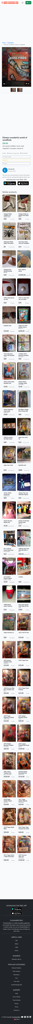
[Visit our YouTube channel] (22, 1017)
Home (4, 42)
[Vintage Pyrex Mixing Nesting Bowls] (9, 259)
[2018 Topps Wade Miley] (9, 816)
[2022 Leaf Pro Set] (24, 621)
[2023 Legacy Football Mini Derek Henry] (24, 733)
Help (16, 993)
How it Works (16, 997)
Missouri (11, 153)
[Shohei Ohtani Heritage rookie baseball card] (24, 371)
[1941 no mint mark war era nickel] (24, 287)
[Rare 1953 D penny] (24, 259)
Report (6, 160)
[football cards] (9, 315)
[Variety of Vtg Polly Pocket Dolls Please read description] (24, 510)
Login (16, 947)
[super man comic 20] (24, 426)
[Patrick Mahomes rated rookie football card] (9, 398)
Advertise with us (16, 959)
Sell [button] (29, 3)
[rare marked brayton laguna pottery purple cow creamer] (9, 566)
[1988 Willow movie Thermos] (9, 594)
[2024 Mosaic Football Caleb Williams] (9, 649)
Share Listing (8, 157)
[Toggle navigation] (22, 2)
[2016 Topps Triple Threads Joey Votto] (24, 816)
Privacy (16, 1003)
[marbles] (24, 566)
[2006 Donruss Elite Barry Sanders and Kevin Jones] (9, 677)
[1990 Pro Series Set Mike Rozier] (9, 426)
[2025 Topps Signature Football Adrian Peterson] (9, 705)
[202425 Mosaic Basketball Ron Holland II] (24, 761)
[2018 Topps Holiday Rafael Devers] (9, 788)
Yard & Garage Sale (16, 985)
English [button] (18, 1019)
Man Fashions (16, 971)
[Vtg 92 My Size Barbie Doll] (9, 510)
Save (6, 163)
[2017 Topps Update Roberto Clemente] (24, 788)
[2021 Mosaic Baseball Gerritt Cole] (24, 705)
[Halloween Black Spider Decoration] (9, 231)
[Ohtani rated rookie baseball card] (9, 371)
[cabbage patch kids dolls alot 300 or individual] (24, 538)
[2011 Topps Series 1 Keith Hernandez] (9, 844)
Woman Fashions (16, 968)
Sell (16, 940)
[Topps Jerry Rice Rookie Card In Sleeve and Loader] (24, 315)
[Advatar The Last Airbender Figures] (24, 482)
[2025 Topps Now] (24, 649)
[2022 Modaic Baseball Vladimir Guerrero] (9, 733)
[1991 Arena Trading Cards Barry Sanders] (9, 761)
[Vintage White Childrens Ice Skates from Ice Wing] (9, 203)
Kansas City (16, 153)
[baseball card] (24, 454)
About (16, 944)
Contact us (16, 1010)
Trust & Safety (16, 1000)
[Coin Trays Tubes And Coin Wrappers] (24, 231)
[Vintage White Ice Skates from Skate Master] (24, 203)
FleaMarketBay (16, 1017)
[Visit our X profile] (25, 1017)
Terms (16, 1007)
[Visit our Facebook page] (27, 1017)
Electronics (16, 975)
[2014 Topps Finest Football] (24, 677)
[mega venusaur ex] (9, 621)
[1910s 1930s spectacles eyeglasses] (9, 482)
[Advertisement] (16, 23)
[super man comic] (9, 454)
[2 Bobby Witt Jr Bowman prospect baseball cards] (24, 343)
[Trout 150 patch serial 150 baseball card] (9, 343)
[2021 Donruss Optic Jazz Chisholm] (24, 844)
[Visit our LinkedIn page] (30, 1017)
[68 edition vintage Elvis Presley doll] (24, 398)
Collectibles (10, 42)
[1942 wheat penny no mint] (9, 287)
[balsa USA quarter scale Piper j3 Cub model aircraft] (24, 594)
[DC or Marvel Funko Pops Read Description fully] (9, 538)
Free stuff (16, 981)
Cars (16, 978)
